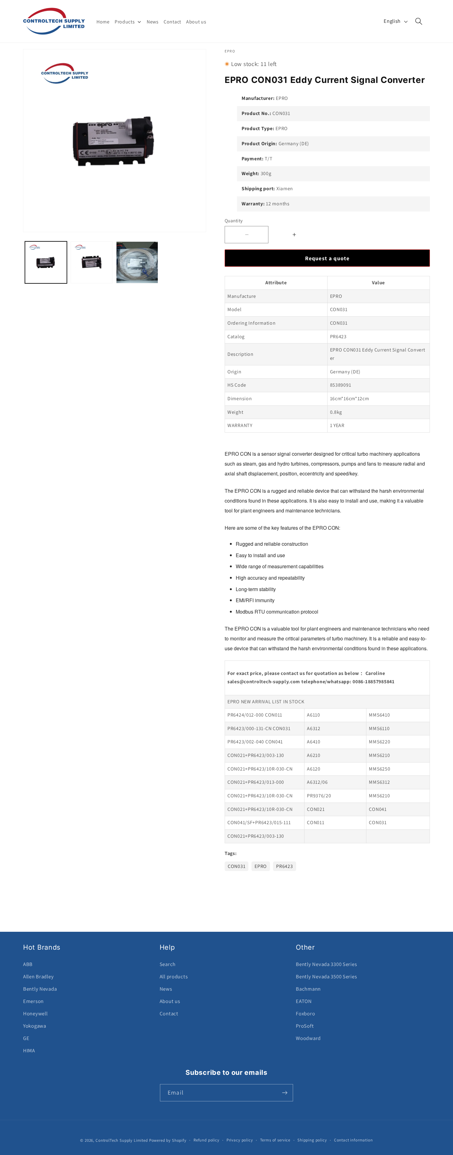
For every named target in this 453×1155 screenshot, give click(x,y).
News (166, 988)
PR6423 (284, 866)
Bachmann (308, 988)
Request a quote (327, 258)
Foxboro (305, 1013)
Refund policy (206, 1140)
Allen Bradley (38, 976)
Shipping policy (312, 1140)
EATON (304, 1001)
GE (26, 1038)
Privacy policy (239, 1140)
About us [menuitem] (196, 21)
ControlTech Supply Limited (122, 1140)
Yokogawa (34, 1025)
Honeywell (35, 1013)
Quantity (234, 220)
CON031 (236, 866)
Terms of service (275, 1140)
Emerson (33, 1001)
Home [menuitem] (103, 21)
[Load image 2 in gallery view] (91, 262)
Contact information (353, 1140)
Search (168, 964)
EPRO (261, 866)
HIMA (29, 1050)
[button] (419, 21)
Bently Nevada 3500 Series (326, 976)
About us (170, 1001)
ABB (28, 964)
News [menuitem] (153, 21)
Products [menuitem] (125, 21)
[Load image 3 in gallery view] (137, 262)
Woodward (308, 1038)
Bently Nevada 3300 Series (326, 964)
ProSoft (305, 1025)
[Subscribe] (284, 1092)
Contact (169, 1013)
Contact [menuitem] (172, 21)
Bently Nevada (40, 988)
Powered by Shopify (167, 1140)
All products (174, 976)
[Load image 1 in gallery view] (46, 262)
